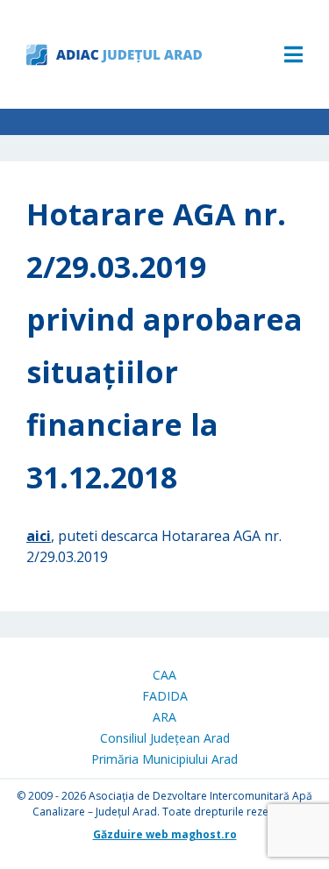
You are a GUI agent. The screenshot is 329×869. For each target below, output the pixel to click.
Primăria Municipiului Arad (164, 759)
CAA (164, 674)
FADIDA (165, 695)
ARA (164, 717)
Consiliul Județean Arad (165, 738)
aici (38, 535)
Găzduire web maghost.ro (165, 834)
